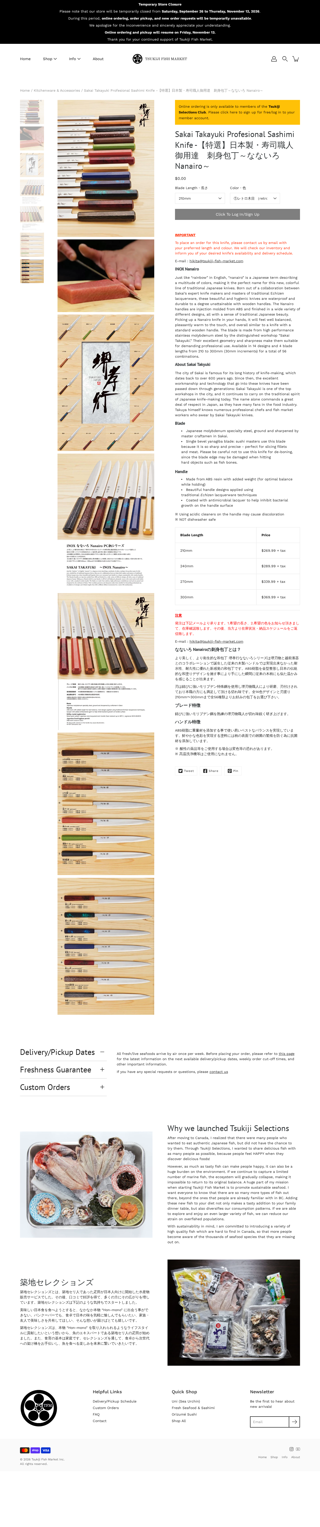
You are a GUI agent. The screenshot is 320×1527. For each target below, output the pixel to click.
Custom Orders (45, 1087)
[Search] (285, 59)
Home (25, 59)
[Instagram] (292, 1449)
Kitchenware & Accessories (57, 90)
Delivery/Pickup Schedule (114, 1401)
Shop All (179, 1421)
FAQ (96, 1414)
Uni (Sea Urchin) (186, 1401)
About (98, 59)
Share (213, 771)
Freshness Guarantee (55, 1069)
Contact (99, 1421)
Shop (47, 59)
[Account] (274, 59)
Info (72, 59)
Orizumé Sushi (184, 1414)
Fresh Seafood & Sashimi (193, 1408)
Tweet (189, 771)
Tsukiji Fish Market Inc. (48, 1459)
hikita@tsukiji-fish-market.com (216, 261)
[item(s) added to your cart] (296, 59)
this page (286, 1054)
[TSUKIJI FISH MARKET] (160, 58)
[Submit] (294, 1422)
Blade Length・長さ (191, 188)
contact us (219, 1072)
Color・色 (238, 188)
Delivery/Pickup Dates (57, 1052)
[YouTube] (298, 1449)
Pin (235, 771)
